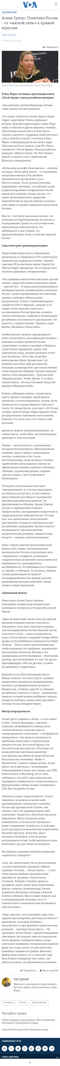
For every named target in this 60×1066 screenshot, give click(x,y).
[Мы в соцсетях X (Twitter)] (11, 1048)
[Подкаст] (38, 1048)
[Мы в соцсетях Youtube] (18, 1048)
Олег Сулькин (9, 35)
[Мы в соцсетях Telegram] (51, 1048)
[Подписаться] (45, 1048)
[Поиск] (30, 1062)
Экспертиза (9, 12)
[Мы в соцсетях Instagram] (25, 1048)
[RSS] (31, 1048)
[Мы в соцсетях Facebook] (4, 1048)
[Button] (50, 47)
